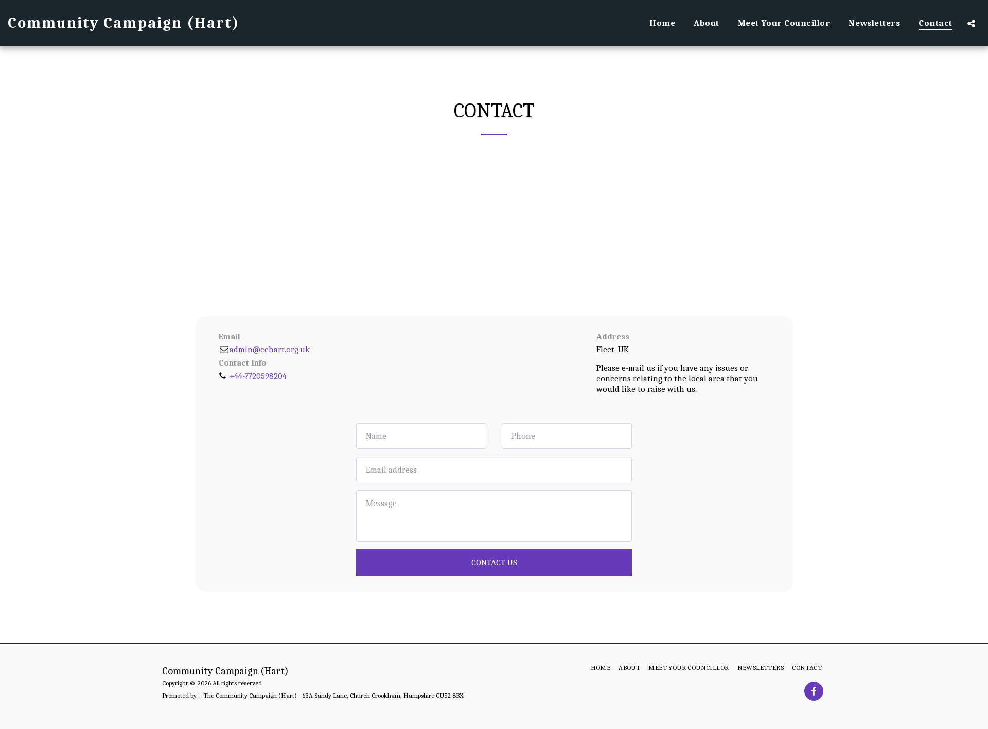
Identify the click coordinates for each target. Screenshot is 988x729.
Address (612, 336)
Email (229, 336)
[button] (971, 23)
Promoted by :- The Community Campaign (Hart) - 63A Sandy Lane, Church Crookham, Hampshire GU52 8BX (313, 695)
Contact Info (243, 363)
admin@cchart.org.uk (270, 349)
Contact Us (494, 562)
